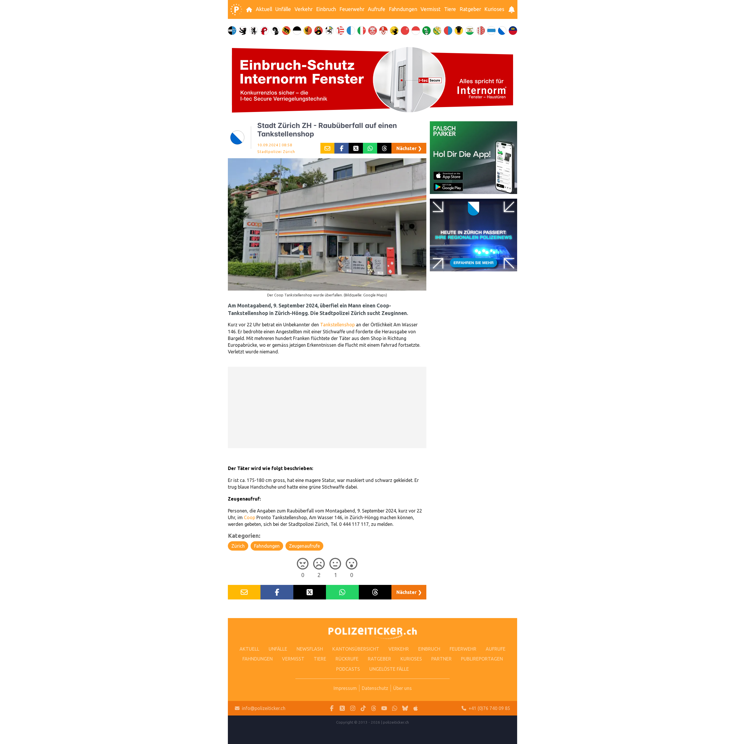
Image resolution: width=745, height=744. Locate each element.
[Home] (236, 9)
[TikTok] (363, 708)
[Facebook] (332, 708)
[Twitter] (342, 708)
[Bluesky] (405, 708)
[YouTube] (384, 708)
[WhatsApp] (395, 708)
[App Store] (415, 708)
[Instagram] (353, 708)
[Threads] (374, 708)
